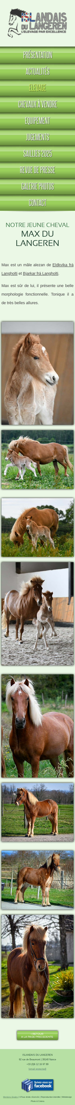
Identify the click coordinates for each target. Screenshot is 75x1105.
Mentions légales (10, 1097)
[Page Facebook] (37, 1091)
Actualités (38, 71)
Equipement (37, 120)
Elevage (37, 88)
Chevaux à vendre (37, 104)
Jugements (37, 137)
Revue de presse (37, 170)
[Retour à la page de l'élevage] (37, 1040)
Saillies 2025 (37, 153)
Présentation (37, 55)
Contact (37, 202)
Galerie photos (37, 186)
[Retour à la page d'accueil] (37, 39)
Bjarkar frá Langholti (40, 273)
